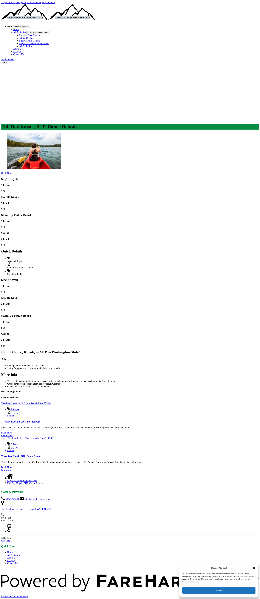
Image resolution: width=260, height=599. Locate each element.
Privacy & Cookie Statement (14, 596)
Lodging (17, 51)
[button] (253, 567)
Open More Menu (21, 26)
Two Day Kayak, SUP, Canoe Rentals (20, 421)
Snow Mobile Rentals (29, 40)
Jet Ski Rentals (26, 38)
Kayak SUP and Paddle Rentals (34, 43)
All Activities (25, 46)
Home (16, 29)
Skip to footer (48, 2)
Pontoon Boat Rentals (29, 35)
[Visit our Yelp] (8, 531)
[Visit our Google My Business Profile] (9, 527)
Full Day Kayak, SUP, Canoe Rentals (25, 483)
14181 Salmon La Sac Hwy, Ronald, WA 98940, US (26, 509)
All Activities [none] (19, 32)
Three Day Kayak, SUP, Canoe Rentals (21, 456)
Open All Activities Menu (38, 32)
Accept (218, 590)
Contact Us (18, 54)
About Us (18, 49)
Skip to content (34, 2)
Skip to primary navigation (13, 2)
